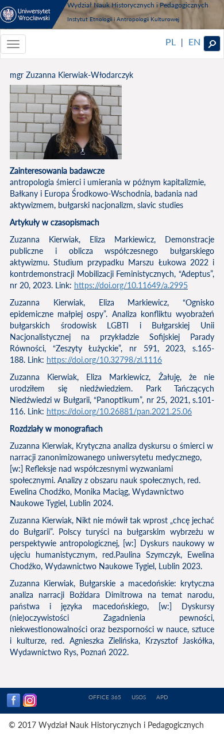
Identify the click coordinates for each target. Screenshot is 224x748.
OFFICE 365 (104, 697)
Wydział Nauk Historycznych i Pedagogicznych (137, 5)
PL (170, 41)
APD (162, 697)
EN (194, 41)
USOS (139, 697)
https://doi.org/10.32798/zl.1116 (104, 360)
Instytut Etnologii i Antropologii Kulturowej (123, 18)
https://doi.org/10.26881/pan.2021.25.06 (119, 411)
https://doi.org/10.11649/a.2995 (131, 285)
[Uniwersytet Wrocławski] (34, 14)
